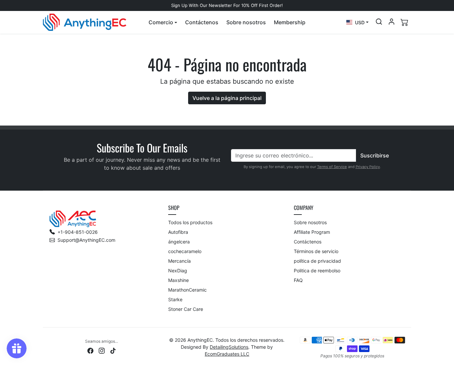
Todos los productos (190, 222)
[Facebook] (90, 350)
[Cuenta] (391, 22)
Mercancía (179, 261)
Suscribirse (374, 155)
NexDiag (177, 270)
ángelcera (179, 241)
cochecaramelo (184, 251)
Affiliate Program (312, 232)
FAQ (298, 280)
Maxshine (178, 280)
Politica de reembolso (317, 270)
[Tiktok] (113, 350)
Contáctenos (201, 22)
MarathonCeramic (187, 290)
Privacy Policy (368, 166)
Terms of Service (332, 166)
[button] (163, 22)
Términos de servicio (316, 251)
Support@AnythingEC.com (86, 240)
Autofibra (178, 232)
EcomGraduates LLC (227, 354)
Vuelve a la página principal (227, 98)
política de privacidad (317, 261)
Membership (289, 22)
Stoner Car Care (185, 309)
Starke (175, 299)
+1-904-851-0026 (77, 232)
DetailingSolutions (229, 347)
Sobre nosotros (246, 22)
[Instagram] (101, 350)
